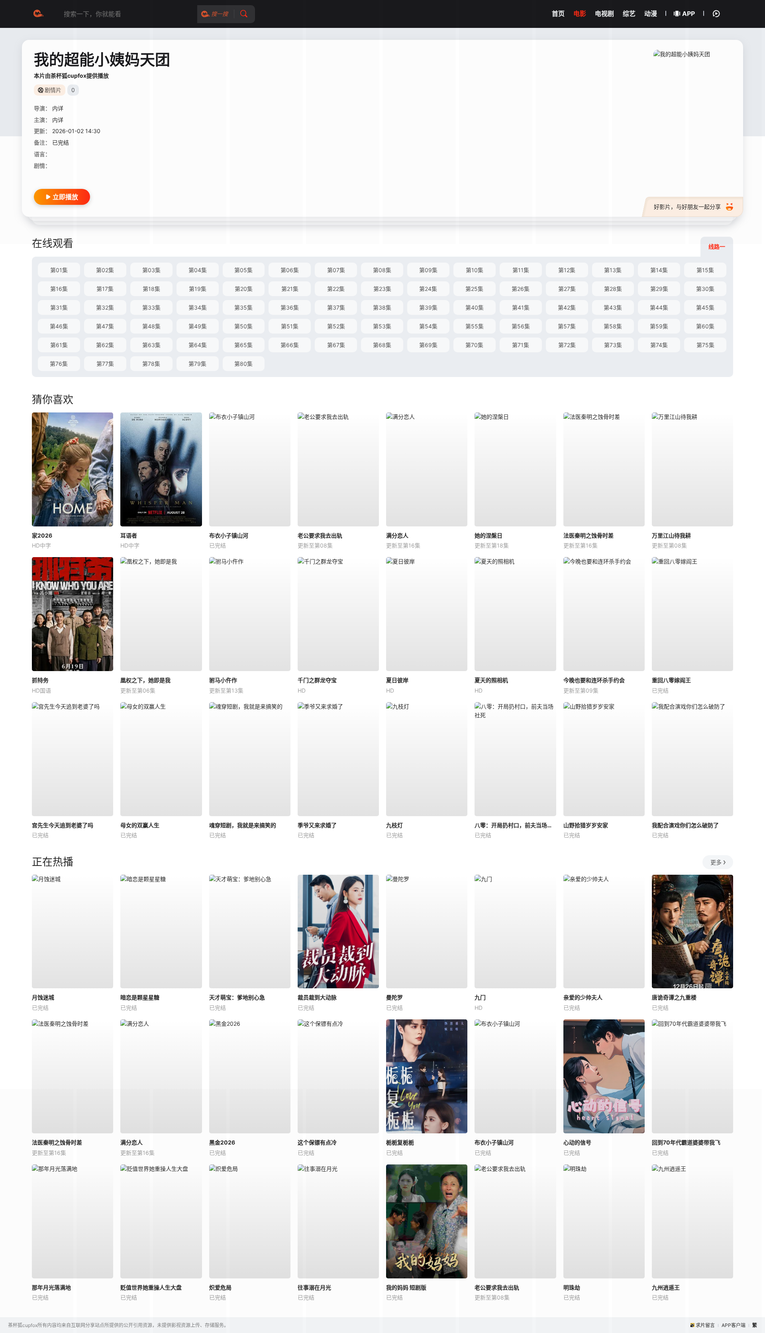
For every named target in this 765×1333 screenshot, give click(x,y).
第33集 (151, 307)
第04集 (197, 270)
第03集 (151, 270)
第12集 (566, 270)
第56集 (521, 326)
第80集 (243, 363)
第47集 (105, 326)
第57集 (567, 326)
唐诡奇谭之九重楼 (674, 997)
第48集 (151, 326)
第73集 (613, 345)
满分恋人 (397, 535)
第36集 (289, 307)
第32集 (105, 307)
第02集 (105, 270)
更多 (716, 862)
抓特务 (40, 680)
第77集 (105, 363)
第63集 (151, 345)
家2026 (42, 535)
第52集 (336, 326)
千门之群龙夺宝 (317, 680)
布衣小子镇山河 (228, 535)
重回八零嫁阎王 (671, 680)
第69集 (428, 345)
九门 (480, 997)
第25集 (474, 288)
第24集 (428, 288)
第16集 (59, 288)
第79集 (197, 363)
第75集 (705, 345)
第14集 (659, 270)
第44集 (659, 307)
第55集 (474, 326)
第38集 (382, 307)
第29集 (659, 288)
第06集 (289, 270)
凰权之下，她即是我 (145, 680)
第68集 (382, 345)
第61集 (59, 345)
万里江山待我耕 (671, 535)
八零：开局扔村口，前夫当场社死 (515, 825)
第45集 (705, 307)
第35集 (243, 307)
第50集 (243, 326)
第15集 (705, 270)
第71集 (520, 345)
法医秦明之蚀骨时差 (588, 535)
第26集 (521, 288)
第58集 (613, 326)
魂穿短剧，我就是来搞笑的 (242, 825)
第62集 (105, 345)
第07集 (336, 270)
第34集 (197, 307)
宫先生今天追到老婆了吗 (62, 825)
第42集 (567, 307)
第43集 (613, 307)
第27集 (567, 288)
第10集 (474, 270)
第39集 (428, 307)
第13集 (613, 270)
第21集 (289, 288)
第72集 (567, 345)
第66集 (289, 345)
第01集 (59, 270)
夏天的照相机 (491, 680)
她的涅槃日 (488, 535)
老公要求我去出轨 (320, 535)
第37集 (336, 307)
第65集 (243, 345)
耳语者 (128, 535)
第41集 (521, 307)
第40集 (474, 307)
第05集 (243, 270)
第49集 (197, 326)
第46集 (59, 326)
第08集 (382, 270)
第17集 (105, 288)
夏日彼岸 (397, 680)
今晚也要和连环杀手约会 (594, 680)
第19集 (197, 288)
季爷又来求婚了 (317, 825)
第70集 (474, 345)
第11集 (520, 270)
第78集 (151, 363)
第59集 (659, 326)
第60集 (705, 326)
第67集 (336, 345)
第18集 (151, 288)
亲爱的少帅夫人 (582, 997)
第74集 (659, 345)
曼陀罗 (394, 997)
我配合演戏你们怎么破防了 (685, 825)
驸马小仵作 (223, 680)
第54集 (428, 326)
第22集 (336, 288)
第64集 (197, 345)
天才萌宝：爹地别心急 (237, 997)
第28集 (613, 288)
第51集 (289, 326)
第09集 (428, 270)
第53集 (382, 326)
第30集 (705, 288)
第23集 (382, 288)
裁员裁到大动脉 (317, 997)
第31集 (59, 307)
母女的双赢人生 (139, 825)
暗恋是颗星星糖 (139, 997)
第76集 (59, 363)
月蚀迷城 (43, 997)
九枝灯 (394, 825)
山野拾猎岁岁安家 (585, 825)
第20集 (244, 288)
